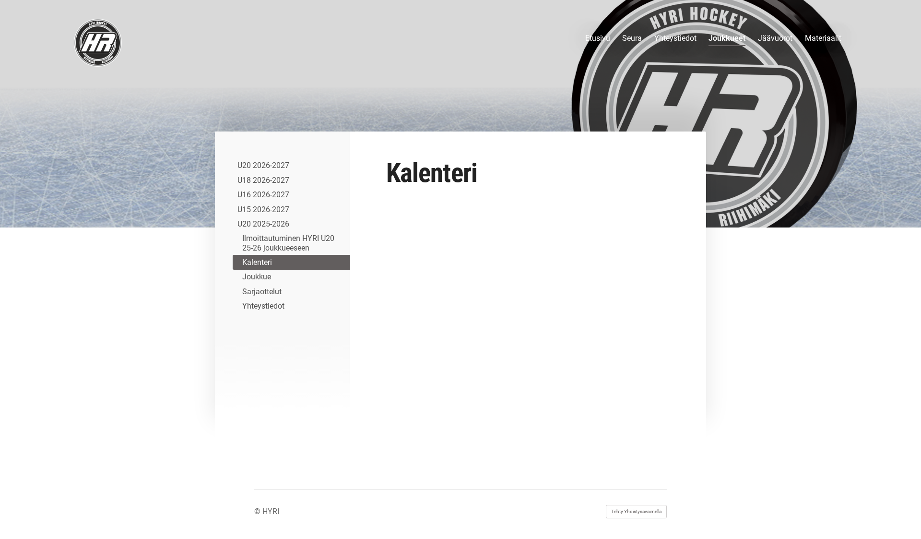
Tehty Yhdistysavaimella (636, 511)
